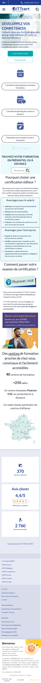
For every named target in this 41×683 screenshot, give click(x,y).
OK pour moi (34, 680)
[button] (5, 2)
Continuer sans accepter (7, 680)
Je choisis (20, 680)
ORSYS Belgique (7, 568)
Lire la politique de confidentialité (11, 672)
